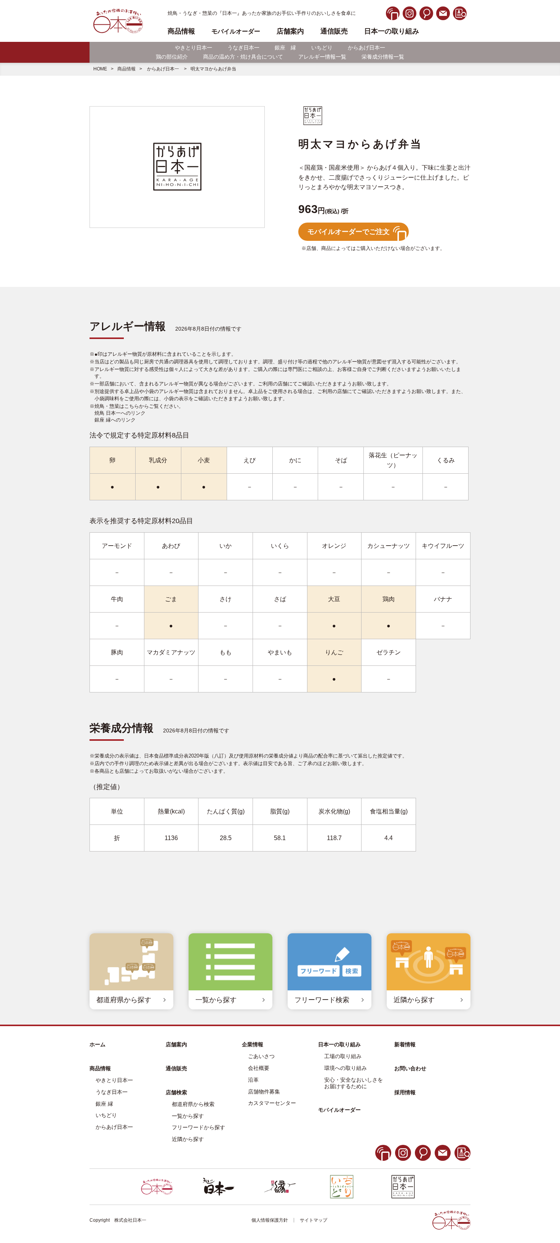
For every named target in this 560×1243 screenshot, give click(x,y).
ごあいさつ (261, 1056)
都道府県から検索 (193, 1104)
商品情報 (126, 69)
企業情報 (252, 1044)
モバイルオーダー (339, 1110)
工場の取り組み (343, 1056)
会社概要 (258, 1068)
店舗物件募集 (264, 1092)
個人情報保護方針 (269, 1220)
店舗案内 (290, 31)
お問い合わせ (410, 1068)
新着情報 (405, 1044)
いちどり (322, 48)
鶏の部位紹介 (172, 57)
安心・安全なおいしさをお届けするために (353, 1083)
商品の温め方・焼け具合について (243, 57)
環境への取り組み (345, 1068)
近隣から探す (188, 1139)
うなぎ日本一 (243, 48)
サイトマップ (313, 1220)
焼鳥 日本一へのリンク (120, 413)
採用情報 (405, 1092)
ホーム (98, 1044)
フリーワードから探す (198, 1127)
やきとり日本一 (193, 48)
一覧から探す (188, 1116)
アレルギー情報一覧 (322, 57)
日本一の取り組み (391, 31)
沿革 (253, 1080)
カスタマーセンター (272, 1103)
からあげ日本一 (366, 48)
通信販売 (334, 31)
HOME (100, 69)
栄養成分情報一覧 (383, 57)
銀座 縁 (285, 48)
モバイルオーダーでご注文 (348, 232)
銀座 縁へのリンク (115, 420)
